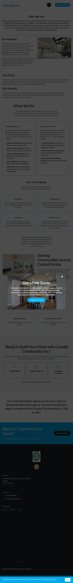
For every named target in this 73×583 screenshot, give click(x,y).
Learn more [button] (53, 579)
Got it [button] (67, 579)
